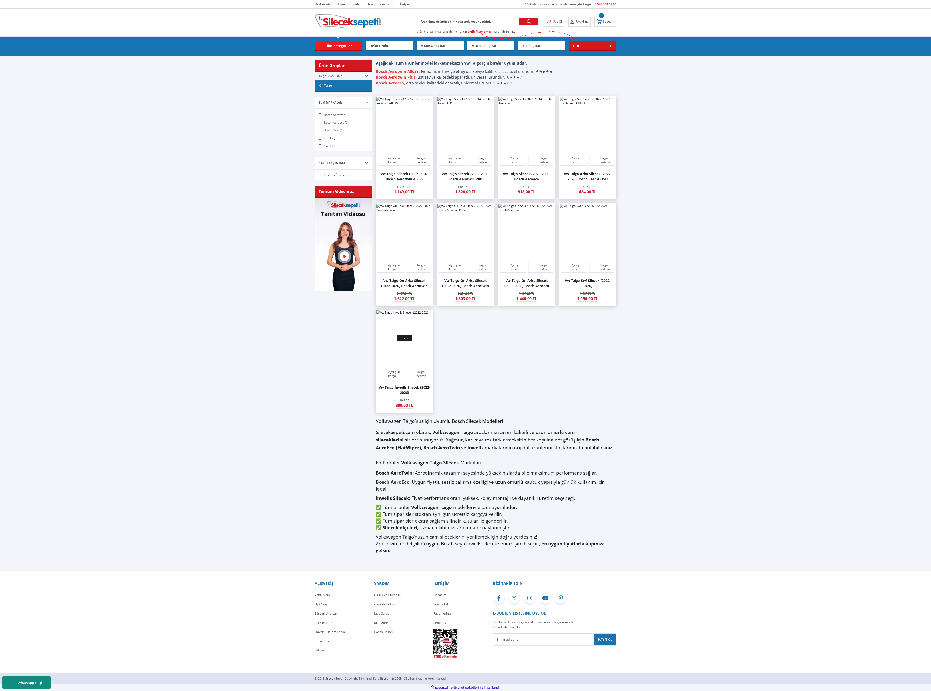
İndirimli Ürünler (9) (337, 175)
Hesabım (439, 595)
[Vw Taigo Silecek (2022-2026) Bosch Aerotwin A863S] (404, 125)
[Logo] (348, 21)
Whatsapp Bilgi (30, 682)
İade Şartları (382, 613)
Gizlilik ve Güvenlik (387, 595)
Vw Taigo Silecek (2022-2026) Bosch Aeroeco (527, 176)
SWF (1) (329, 146)
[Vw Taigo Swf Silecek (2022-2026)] (588, 232)
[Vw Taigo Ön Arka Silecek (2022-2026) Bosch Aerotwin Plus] (465, 232)
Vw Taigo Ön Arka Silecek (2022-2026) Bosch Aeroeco (526, 283)
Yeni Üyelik (322, 595)
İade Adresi (382, 622)
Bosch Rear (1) (334, 130)
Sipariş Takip (442, 604)
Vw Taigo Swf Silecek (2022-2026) (588, 283)
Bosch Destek (383, 632)
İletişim (320, 650)
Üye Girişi (321, 604)
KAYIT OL (605, 639)
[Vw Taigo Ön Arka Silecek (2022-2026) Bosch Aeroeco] (526, 232)
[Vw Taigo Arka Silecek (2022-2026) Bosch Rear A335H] (588, 125)
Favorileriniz (442, 613)
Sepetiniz (440, 622)
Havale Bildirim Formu (331, 632)
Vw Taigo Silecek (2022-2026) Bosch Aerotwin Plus (466, 176)
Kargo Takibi (323, 641)
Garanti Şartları (385, 604)
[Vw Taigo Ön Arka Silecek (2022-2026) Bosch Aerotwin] (404, 232)
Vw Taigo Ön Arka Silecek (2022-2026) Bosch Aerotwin (404, 283)
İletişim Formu (325, 622)
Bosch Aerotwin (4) (336, 115)
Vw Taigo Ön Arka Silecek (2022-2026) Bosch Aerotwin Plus (465, 283)
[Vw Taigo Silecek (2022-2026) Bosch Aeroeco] (526, 125)
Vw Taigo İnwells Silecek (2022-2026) (404, 390)
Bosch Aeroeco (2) (336, 122)
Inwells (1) (330, 138)
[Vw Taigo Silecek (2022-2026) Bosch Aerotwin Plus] (465, 125)
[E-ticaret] (465, 687)
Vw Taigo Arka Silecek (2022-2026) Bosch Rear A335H (588, 176)
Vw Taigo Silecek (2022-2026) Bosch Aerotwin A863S (404, 176)
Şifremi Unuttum (327, 613)
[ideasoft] (440, 687)
